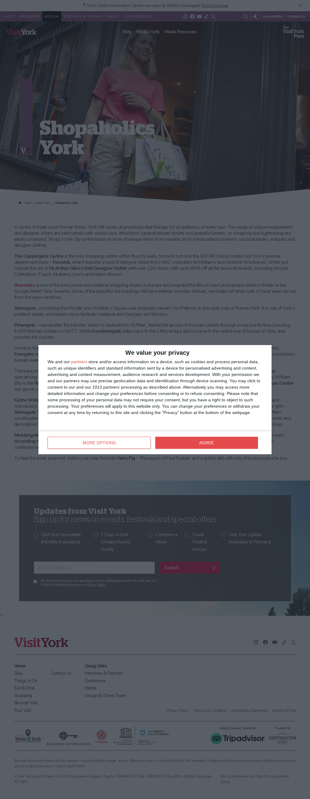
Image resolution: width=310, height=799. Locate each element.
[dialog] (155, 399)
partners (79, 362)
